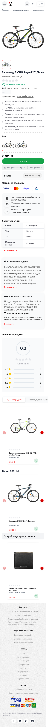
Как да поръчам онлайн (23, 635)
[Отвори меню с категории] (4, 3)
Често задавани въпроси (23, 643)
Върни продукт (23, 661)
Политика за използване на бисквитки (23, 611)
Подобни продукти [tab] (14, 400)
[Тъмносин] (21, 145)
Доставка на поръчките (23, 639)
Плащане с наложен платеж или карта (23, 693)
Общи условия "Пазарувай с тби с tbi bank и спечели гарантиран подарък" (22, 623)
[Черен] (8, 145)
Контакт (23, 653)
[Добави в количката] (36, 460)
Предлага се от (17, 96)
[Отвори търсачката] (27, 3)
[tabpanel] (23, 435)
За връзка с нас (23, 657)
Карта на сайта (23, 679)
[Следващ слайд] (42, 432)
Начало (6, 10)
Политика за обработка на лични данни (23, 619)
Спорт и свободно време (21, 10)
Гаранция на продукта (23, 689)
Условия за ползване (23, 615)
